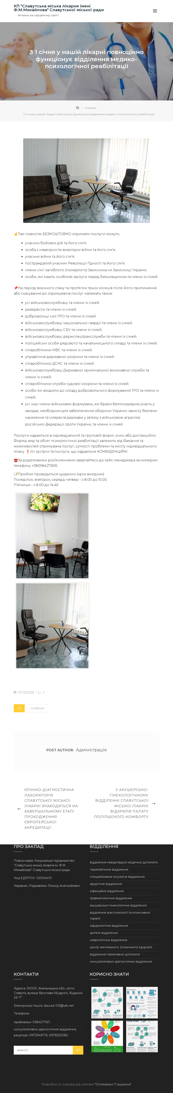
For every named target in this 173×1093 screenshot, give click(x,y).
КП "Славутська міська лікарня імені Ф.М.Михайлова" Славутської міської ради (59, 8)
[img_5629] (52, 536)
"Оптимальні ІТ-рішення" (113, 1084)
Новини (38, 708)
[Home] (78, 108)
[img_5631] (52, 625)
